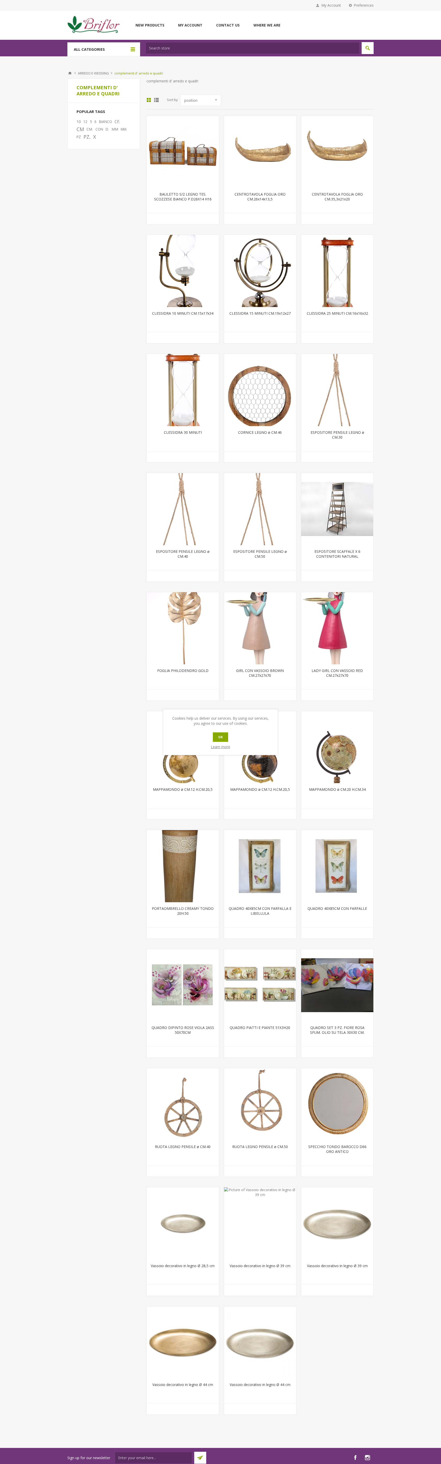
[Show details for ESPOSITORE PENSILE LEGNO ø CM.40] (183, 509)
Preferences (364, 5)
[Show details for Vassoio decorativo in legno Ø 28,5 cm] (183, 1223)
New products (150, 25)
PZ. (87, 136)
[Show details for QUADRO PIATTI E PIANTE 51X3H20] (260, 985)
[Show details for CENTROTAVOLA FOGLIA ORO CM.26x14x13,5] (260, 152)
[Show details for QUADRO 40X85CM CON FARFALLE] (337, 866)
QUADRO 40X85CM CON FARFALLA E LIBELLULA (260, 911)
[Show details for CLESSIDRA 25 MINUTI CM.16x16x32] (337, 271)
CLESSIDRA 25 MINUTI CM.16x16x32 (337, 313)
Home (69, 73)
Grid (148, 100)
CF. (117, 121)
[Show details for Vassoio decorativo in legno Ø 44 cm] (183, 1342)
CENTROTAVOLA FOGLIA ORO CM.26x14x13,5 (260, 196)
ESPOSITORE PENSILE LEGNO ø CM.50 (260, 554)
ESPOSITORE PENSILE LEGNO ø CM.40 (183, 554)
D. (107, 129)
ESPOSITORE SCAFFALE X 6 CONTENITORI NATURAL (337, 554)
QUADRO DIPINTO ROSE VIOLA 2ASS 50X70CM (183, 1030)
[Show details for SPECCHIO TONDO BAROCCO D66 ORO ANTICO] (337, 1104)
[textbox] (252, 48)
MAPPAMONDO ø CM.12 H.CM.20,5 (183, 789)
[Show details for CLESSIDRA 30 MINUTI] (183, 390)
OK (220, 737)
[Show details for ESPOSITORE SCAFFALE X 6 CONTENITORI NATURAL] (337, 509)
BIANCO (105, 121)
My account (190, 25)
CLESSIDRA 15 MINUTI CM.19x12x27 (260, 313)
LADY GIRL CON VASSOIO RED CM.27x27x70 (337, 673)
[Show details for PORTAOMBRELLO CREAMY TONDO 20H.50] (183, 866)
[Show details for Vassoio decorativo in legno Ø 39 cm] (260, 1223)
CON (99, 129)
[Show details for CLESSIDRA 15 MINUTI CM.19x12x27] (260, 271)
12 (85, 121)
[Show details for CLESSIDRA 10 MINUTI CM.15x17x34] (183, 271)
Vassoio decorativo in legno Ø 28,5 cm (183, 1265)
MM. (124, 129)
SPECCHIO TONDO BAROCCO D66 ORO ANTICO (337, 1149)
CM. (90, 129)
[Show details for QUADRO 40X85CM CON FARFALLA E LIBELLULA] (260, 866)
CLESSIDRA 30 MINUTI (183, 432)
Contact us (228, 25)
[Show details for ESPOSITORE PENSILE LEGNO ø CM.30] (337, 390)
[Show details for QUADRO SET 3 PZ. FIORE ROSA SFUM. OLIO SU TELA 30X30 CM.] (337, 985)
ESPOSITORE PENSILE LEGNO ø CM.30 (337, 435)
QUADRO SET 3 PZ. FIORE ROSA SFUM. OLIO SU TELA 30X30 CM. (337, 1030)
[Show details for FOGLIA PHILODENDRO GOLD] (183, 628)
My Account (331, 5)
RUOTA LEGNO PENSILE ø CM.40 (183, 1146)
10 (79, 121)
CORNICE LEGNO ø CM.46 (260, 432)
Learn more (220, 746)
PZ (79, 136)
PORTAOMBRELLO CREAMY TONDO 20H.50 (183, 911)
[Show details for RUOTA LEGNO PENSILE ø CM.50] (260, 1104)
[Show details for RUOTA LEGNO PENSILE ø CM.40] (183, 1104)
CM (80, 129)
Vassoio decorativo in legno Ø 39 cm (260, 1265)
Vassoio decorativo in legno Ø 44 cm (182, 1384)
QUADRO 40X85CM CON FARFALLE (337, 908)
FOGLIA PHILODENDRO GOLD (183, 670)
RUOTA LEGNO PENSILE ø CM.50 (260, 1146)
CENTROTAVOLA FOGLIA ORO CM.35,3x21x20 (337, 196)
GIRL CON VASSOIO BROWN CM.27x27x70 (260, 673)
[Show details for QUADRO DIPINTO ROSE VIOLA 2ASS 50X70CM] (183, 985)
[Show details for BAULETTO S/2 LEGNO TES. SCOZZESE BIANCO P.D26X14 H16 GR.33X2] (183, 152)
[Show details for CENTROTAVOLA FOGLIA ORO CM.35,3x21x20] (337, 152)
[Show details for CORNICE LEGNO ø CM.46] (260, 390)
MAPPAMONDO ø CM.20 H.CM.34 (337, 789)
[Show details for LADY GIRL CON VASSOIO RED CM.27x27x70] (337, 628)
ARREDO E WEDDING (93, 73)
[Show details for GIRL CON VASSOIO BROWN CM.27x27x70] (260, 628)
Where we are (266, 25)
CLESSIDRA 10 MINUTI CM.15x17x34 (182, 313)
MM (115, 129)
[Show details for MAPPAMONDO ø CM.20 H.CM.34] (337, 747)
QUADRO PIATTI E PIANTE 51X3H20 (260, 1027)
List (156, 100)
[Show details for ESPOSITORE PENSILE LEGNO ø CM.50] (260, 509)
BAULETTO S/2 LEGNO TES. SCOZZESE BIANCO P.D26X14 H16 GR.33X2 (183, 199)
